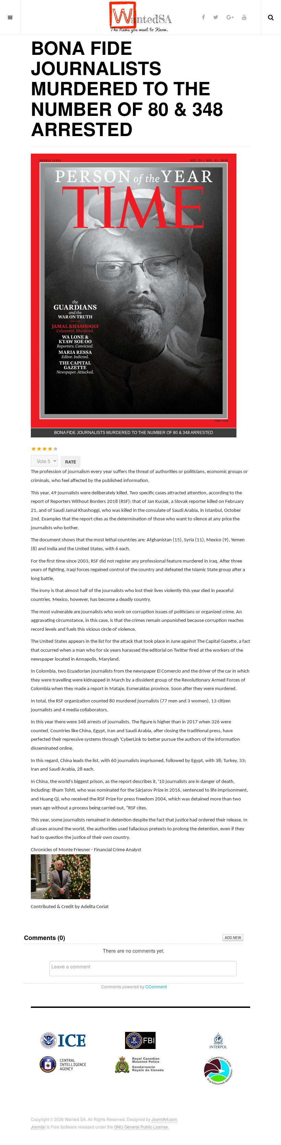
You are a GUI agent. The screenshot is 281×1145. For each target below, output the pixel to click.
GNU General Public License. (141, 1127)
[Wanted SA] (140, 17)
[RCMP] (140, 1063)
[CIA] (62, 1063)
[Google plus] (230, 17)
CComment (156, 986)
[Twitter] (215, 17)
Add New (233, 937)
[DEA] (218, 1069)
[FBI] (140, 1039)
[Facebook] (203, 17)
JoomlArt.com (164, 1119)
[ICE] (63, 1039)
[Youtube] (244, 17)
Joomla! (38, 1127)
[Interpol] (218, 1039)
